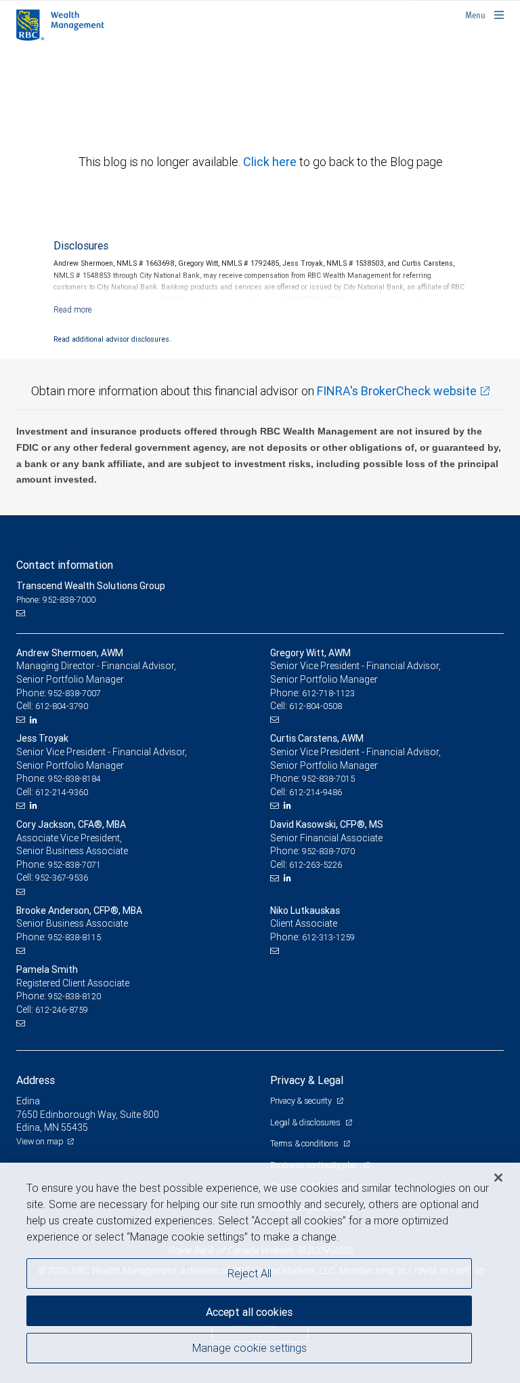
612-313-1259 (328, 937)
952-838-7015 (328, 778)
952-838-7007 (74, 693)
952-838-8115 (74, 937)
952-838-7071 (74, 864)
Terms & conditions (305, 1143)
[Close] (498, 1177)
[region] (260, 1273)
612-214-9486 (315, 792)
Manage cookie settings (249, 1348)
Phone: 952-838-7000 (55, 599)
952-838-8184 (74, 778)
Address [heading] (35, 1080)
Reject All (250, 1273)
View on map (40, 1141)
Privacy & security (301, 1100)
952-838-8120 (74, 996)
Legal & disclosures (306, 1122)
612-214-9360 (61, 792)
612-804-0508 (315, 706)
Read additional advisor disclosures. (112, 339)
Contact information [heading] (64, 565)
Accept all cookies (249, 1312)
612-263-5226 (315, 864)
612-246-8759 (61, 1010)
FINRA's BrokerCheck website (397, 391)
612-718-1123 (328, 693)
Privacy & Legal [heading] (306, 1080)
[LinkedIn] (35, 720)
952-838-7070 (328, 851)
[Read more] (72, 309)
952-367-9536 (61, 877)
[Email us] (22, 613)
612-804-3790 (61, 706)
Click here (271, 161)
